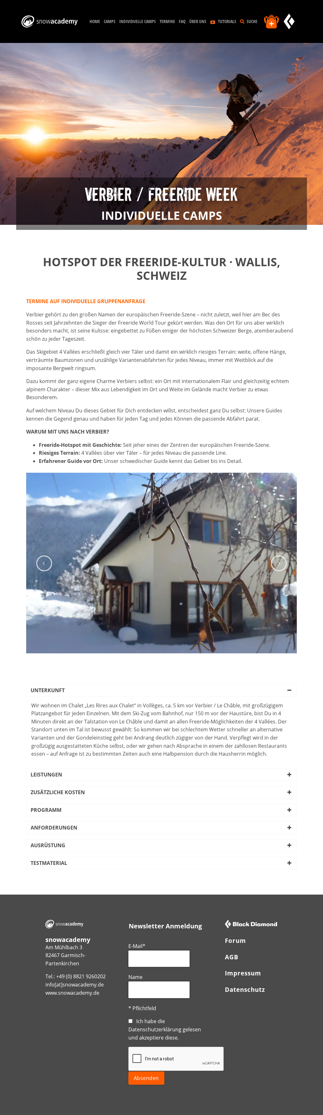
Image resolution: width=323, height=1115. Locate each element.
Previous (44, 563)
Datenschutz (245, 989)
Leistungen (46, 774)
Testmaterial (49, 863)
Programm (46, 809)
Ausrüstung (48, 845)
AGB (231, 957)
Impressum (243, 973)
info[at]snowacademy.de (74, 984)
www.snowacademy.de (72, 992)
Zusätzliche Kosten (58, 792)
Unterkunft (48, 690)
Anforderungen (54, 827)
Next (279, 563)
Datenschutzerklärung (154, 1029)
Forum (235, 940)
